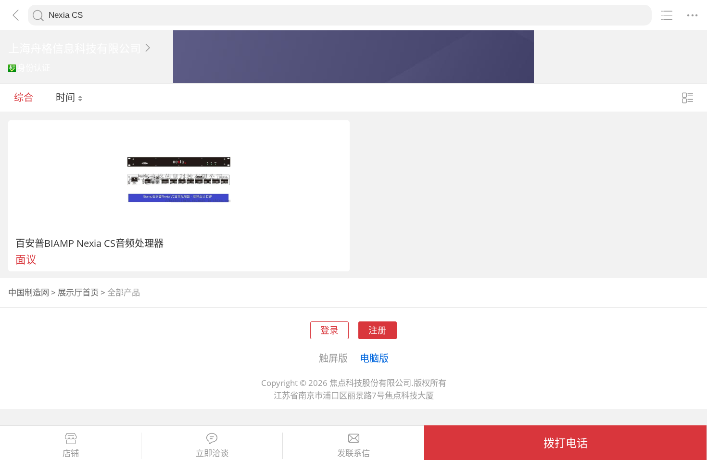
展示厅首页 (78, 292)
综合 (23, 97)
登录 (329, 330)
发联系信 (353, 453)
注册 (377, 330)
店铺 (71, 453)
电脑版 (374, 358)
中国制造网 (28, 292)
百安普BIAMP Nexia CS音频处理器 (89, 243)
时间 (66, 97)
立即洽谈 (212, 453)
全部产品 (123, 292)
